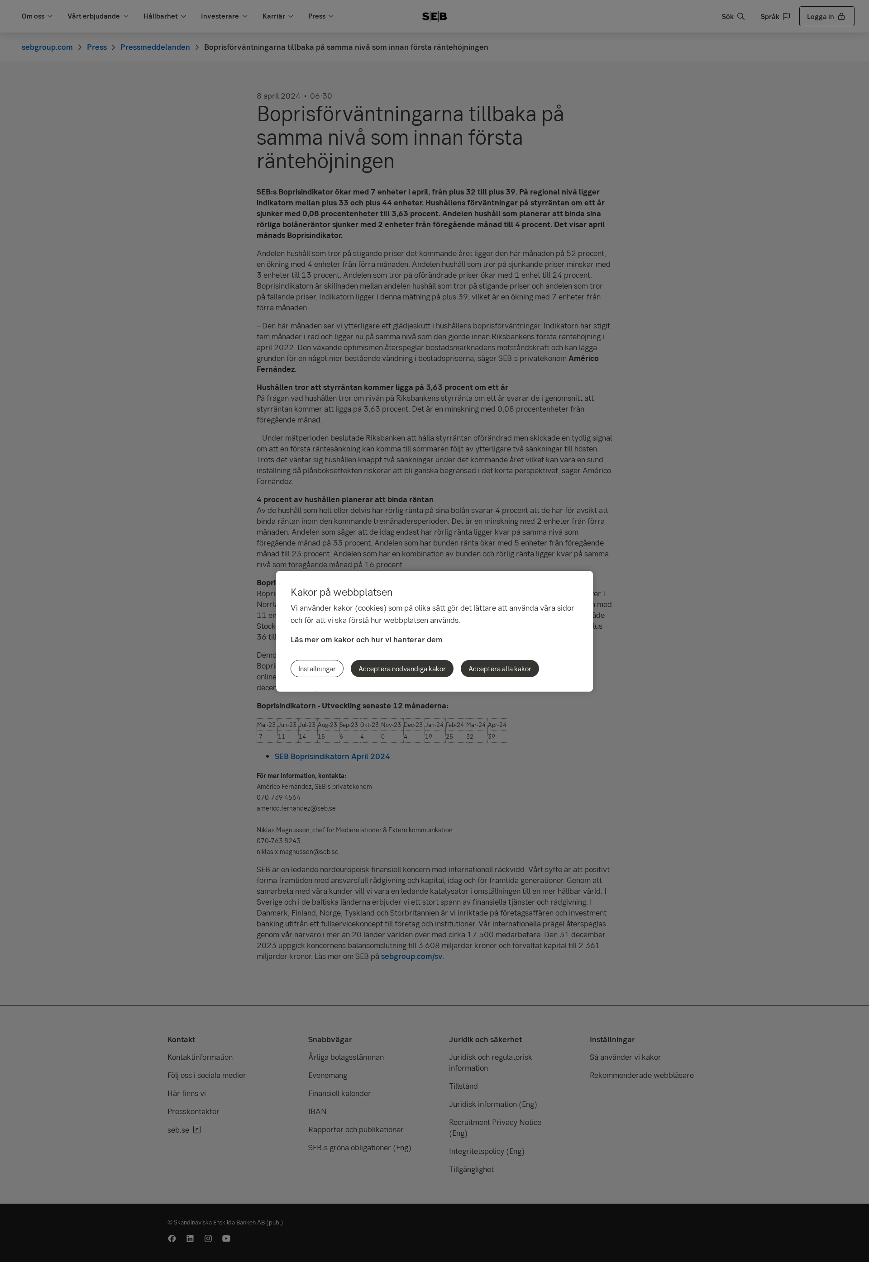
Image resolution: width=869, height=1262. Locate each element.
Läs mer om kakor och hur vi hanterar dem (367, 639)
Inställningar (317, 668)
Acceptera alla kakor (499, 668)
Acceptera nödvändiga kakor (402, 668)
